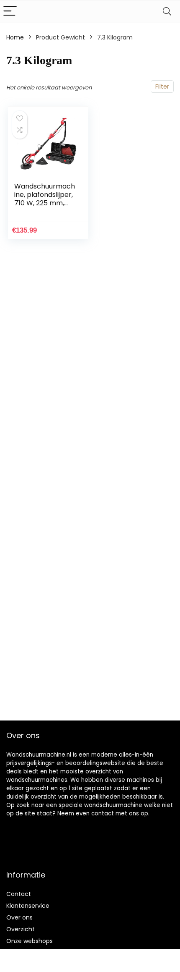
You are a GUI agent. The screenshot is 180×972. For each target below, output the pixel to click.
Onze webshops (29, 941)
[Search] (167, 11)
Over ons (19, 917)
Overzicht (20, 929)
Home (15, 37)
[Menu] (10, 11)
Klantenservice (27, 905)
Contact (18, 894)
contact (102, 813)
